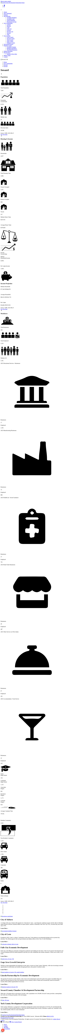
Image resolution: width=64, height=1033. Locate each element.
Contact (6, 56)
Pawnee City (10, 31)
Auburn (9, 24)
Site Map (6, 1027)
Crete (8, 27)
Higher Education (8, 51)
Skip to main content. (6, 1)
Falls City (9, 28)
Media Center (7, 55)
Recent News (7, 52)
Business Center (8, 45)
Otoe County (10, 41)
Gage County (10, 37)
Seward (9, 33)
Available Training (11, 47)
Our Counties (7, 35)
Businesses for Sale (11, 21)
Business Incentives (12, 48)
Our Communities (8, 23)
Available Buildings (12, 17)
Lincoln (9, 30)
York (8, 34)
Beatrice (9, 26)
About (5, 12)
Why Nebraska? (8, 13)
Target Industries (11, 20)
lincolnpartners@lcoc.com (7, 1017)
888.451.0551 (50, 1016)
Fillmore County (11, 42)
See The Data (4, 134)
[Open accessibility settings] (2, 1030)
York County (10, 40)
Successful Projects (8, 44)
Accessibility (7, 1028)
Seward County (11, 38)
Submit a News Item (12, 54)
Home (5, 1024)
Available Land (10, 19)
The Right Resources (12, 49)
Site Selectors (7, 16)
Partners (6, 14)
